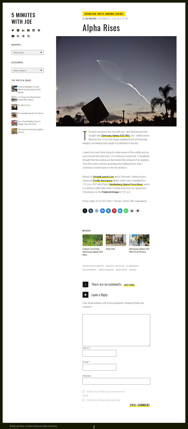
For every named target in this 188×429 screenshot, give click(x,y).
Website (87, 376)
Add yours (129, 284)
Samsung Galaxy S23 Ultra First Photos (139, 250)
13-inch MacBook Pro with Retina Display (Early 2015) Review (29, 89)
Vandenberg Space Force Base (126, 184)
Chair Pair (110, 249)
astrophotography (94, 266)
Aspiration (90, 13)
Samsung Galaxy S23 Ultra (115, 135)
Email (86, 362)
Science (119, 13)
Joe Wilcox (90, 18)
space (133, 270)
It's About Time (24, 105)
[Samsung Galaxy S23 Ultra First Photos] (139, 240)
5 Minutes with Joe (23, 18)
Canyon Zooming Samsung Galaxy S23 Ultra (93, 252)
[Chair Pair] (116, 240)
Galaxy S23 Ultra (116, 266)
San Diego (122, 270)
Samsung (109, 13)
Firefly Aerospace (102, 180)
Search (28, 36)
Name (86, 348)
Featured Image (110, 192)
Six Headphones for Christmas (30, 113)
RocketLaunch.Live (103, 176)
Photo (100, 13)
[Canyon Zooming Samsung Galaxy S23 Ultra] (93, 240)
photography (107, 270)
